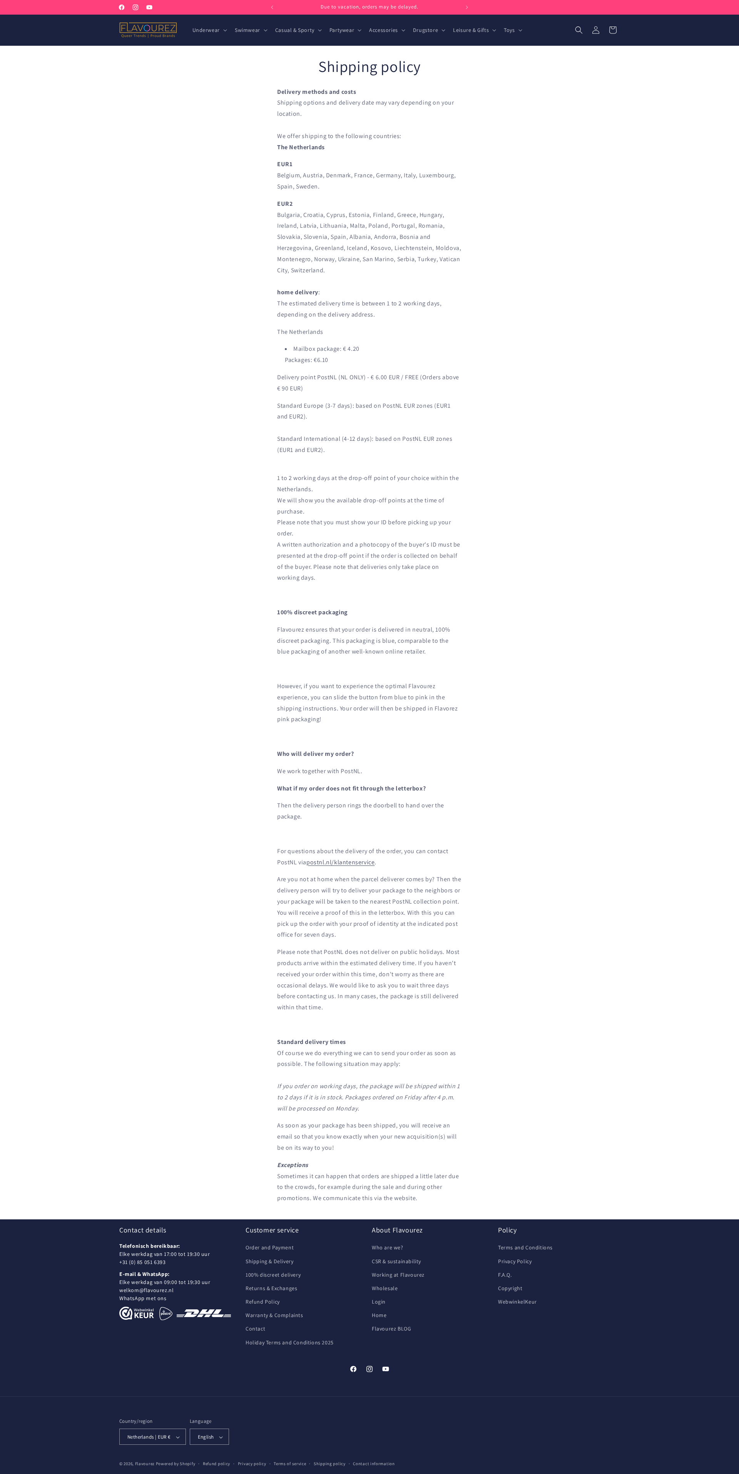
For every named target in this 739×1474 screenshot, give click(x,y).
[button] (209, 30)
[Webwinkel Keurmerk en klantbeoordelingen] (136, 1314)
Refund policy (216, 1463)
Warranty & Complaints (274, 1315)
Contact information (374, 1463)
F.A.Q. (505, 1274)
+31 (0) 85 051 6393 (142, 1262)
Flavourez (145, 1464)
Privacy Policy (515, 1261)
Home (379, 1315)
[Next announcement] (466, 7)
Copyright (510, 1288)
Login (379, 1301)
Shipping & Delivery (269, 1261)
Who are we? (387, 1247)
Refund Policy (263, 1301)
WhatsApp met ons (143, 1298)
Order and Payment (270, 1247)
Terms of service (290, 1463)
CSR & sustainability (396, 1261)
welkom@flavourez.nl (146, 1290)
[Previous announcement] (272, 7)
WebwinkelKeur (517, 1301)
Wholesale (385, 1288)
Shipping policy (330, 1463)
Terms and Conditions (525, 1247)
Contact (255, 1329)
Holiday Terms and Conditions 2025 (290, 1342)
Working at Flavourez (398, 1274)
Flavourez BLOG (391, 1329)
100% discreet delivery (273, 1274)
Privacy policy (252, 1463)
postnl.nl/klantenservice (340, 862)
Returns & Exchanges (271, 1288)
